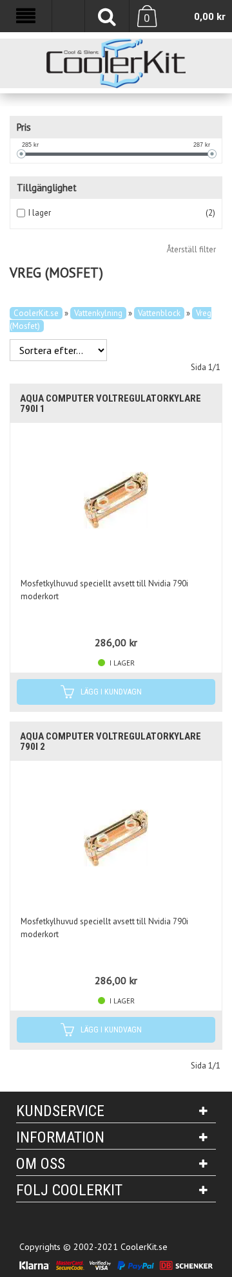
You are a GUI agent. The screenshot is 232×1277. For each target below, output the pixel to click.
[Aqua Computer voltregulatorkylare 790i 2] (116, 838)
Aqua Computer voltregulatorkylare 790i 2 (110, 741)
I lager (39, 212)
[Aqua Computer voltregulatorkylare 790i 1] (116, 500)
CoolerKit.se (36, 313)
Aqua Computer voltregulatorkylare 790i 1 (110, 404)
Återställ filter (191, 249)
